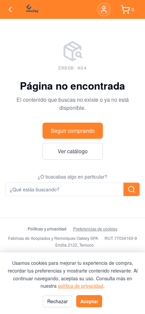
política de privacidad (80, 285)
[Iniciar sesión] (104, 9)
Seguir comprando (73, 130)
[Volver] (10, 9)
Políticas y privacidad (47, 228)
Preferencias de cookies (95, 228)
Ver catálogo (73, 151)
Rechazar (57, 301)
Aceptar (89, 301)
